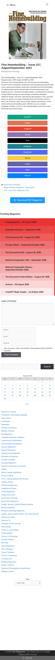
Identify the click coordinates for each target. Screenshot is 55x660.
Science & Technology (9, 536)
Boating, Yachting (7, 431)
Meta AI (28, 176)
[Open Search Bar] (47, 5)
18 (12, 392)
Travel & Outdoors (7, 552)
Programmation (7, 533)
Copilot (27, 164)
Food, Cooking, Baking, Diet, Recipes (14, 479)
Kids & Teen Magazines (9, 501)
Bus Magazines (7, 434)
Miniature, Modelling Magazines (13, 511)
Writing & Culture (7, 571)
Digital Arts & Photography (10, 453)
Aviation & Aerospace (9, 428)
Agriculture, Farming (8, 412)
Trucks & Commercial (9, 555)
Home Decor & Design (12, 185)
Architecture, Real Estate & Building (14, 415)
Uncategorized (6, 559)
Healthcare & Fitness (8, 488)
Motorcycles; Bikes (8, 517)
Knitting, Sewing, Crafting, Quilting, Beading (17, 504)
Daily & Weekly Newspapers (11, 444)
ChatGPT (27, 117)
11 (12, 389)
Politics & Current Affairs (10, 530)
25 (12, 395)
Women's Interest (7, 565)
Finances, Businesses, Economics (13, 466)
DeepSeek (27, 152)
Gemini (27, 135)
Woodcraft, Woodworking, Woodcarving (15, 568)
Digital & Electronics (8, 450)
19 (20, 392)
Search (47, 366)
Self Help (4, 543)
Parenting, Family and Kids (11, 524)
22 (42, 392)
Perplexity (27, 146)
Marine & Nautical (7, 508)
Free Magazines (18, 652)
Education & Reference (9, 456)
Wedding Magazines (8, 562)
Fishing (4, 469)
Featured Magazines (8, 463)
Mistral (27, 158)
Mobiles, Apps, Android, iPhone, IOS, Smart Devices (20, 514)
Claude (27, 123)
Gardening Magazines (9, 485)
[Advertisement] (27, 618)
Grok (27, 140)
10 (5, 389)
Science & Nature (7, 539)
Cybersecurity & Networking (11, 440)
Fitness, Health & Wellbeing (11, 472)
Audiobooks (5, 421)
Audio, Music (6, 418)
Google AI (27, 129)
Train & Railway (7, 549)
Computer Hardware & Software (12, 437)
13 (27, 389)
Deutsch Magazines (8, 447)
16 (50, 389)
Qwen (27, 170)
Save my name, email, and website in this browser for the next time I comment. (28, 349)
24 (5, 395)
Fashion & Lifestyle (8, 460)
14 (35, 389)
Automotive (5, 424)
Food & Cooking (7, 476)
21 (35, 392)
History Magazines (8, 492)
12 (20, 389)
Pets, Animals (6, 527)
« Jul (26, 404)
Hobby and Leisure (8, 495)
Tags (27, 579)
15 (42, 389)
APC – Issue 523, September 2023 (16, 190)
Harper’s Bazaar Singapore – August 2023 (19, 187)
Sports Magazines (7, 546)
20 (27, 392)
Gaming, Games (7, 482)
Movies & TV (5, 520)
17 (5, 392)
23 (50, 392)
